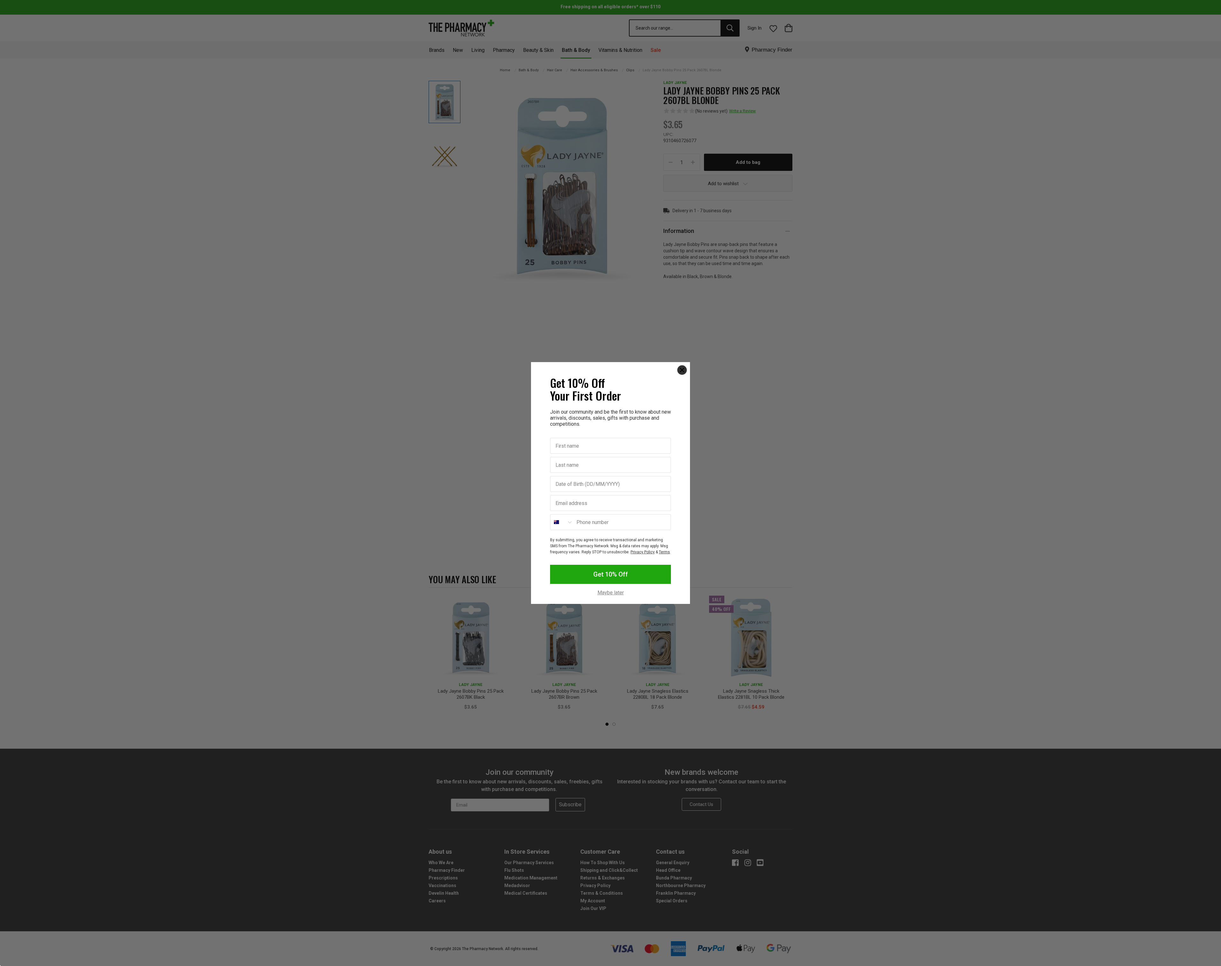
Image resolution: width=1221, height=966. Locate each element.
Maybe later (610, 592)
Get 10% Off (610, 574)
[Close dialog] (682, 370)
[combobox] (561, 522)
